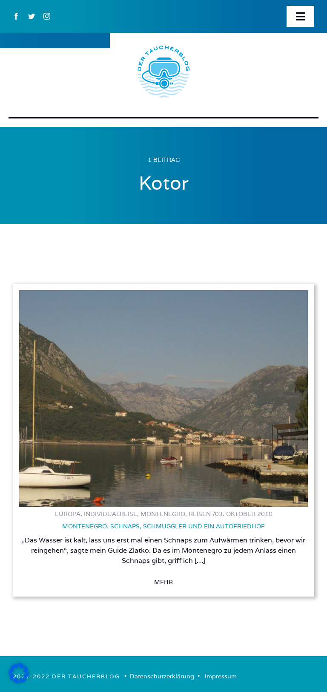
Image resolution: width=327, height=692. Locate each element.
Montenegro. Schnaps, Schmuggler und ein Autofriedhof (163, 526)
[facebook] (16, 16)
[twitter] (31, 16)
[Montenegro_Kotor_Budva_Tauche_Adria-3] (163, 294)
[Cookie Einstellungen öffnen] (19, 681)
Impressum (221, 676)
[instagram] (46, 16)
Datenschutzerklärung (162, 676)
